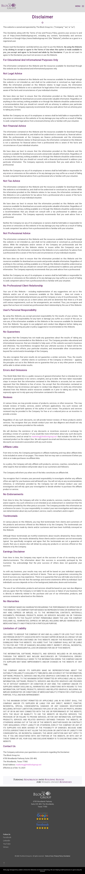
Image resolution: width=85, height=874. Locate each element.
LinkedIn (6, 840)
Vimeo (5, 847)
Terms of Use (49, 856)
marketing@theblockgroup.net (44, 436)
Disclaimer (67, 856)
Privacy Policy (58, 856)
